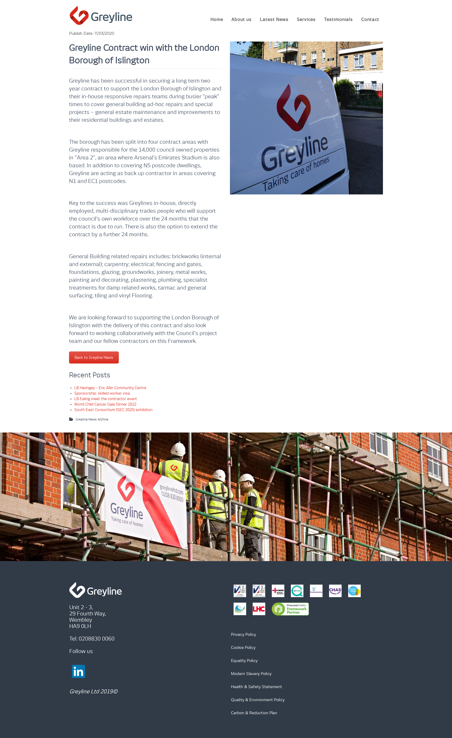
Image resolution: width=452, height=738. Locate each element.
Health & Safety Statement (256, 686)
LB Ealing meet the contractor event (105, 399)
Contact (370, 19)
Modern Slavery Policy (251, 673)
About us (241, 19)
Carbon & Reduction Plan (254, 713)
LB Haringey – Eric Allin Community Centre (110, 388)
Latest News (274, 19)
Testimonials (338, 19)
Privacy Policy (243, 634)
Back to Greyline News (94, 357)
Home (217, 19)
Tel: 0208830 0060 (92, 639)
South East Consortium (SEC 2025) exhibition (113, 410)
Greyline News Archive (92, 419)
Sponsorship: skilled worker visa (102, 393)
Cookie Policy (243, 647)
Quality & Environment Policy (258, 699)
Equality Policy (244, 660)
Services (306, 19)
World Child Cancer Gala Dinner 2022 (105, 404)
